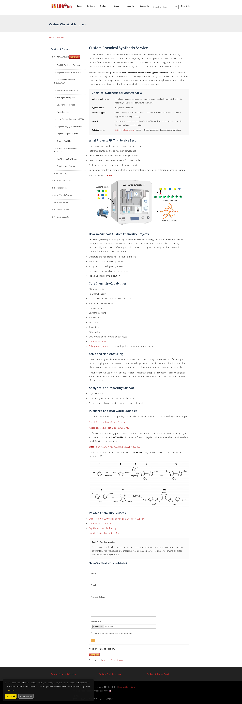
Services (90, 6)
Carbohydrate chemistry (100, 341)
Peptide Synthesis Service (63, 674)
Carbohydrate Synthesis (100, 523)
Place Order (185, 6)
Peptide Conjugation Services (69, 126)
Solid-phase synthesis (99, 346)
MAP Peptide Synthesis (67, 159)
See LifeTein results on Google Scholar (107, 422)
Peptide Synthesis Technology (103, 528)
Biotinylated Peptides (66, 97)
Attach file (96, 621)
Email (93, 585)
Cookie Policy (10, 690)
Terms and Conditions (126, 687)
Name (93, 573)
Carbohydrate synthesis (124, 130)
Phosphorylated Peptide (67, 90)
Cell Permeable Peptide (67, 104)
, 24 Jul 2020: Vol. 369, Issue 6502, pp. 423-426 (114, 446)
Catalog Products (61, 217)
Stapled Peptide (64, 141)
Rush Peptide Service (63, 180)
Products (103, 6)
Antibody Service (61, 202)
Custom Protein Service (110, 674)
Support (117, 6)
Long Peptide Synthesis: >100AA (70, 119)
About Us (130, 6)
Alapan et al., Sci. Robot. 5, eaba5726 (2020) (109, 427)
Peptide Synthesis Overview (69, 65)
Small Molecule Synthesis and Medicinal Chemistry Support (116, 518)
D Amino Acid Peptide (66, 166)
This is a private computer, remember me (112, 633)
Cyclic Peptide (63, 112)
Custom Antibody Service (159, 674)
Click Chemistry (60, 173)
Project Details (98, 597)
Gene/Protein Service (63, 195)
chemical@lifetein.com (112, 660)
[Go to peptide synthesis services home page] (61, 6)
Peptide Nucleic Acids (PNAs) (69, 72)
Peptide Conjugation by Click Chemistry (107, 533)
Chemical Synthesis (62, 209)
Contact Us (144, 6)
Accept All (11, 696)
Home (79, 6)
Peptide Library (60, 187)
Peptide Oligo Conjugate (67, 133)
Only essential (26, 696)
